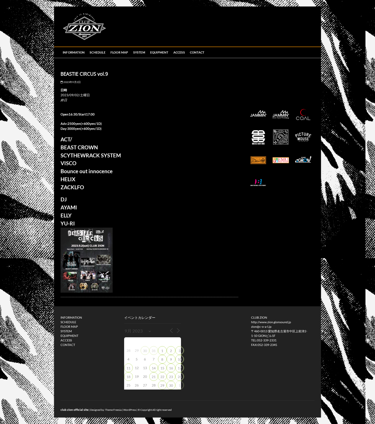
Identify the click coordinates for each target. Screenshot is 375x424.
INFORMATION (74, 52)
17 (180, 368)
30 (145, 351)
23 (171, 377)
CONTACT (197, 52)
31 (154, 351)
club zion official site (74, 409)
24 (180, 377)
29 (162, 385)
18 (128, 377)
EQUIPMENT (159, 52)
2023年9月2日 (72, 82)
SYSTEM (139, 52)
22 (162, 377)
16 (171, 368)
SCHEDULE (97, 52)
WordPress (129, 409)
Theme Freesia (113, 409)
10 (180, 359)
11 (128, 368)
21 (154, 377)
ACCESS (179, 52)
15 (162, 368)
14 (154, 368)
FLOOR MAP (119, 52)
